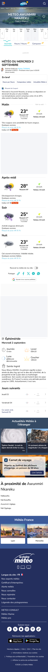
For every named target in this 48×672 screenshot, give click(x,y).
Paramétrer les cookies (35, 657)
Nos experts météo (10, 578)
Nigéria (7, 8)
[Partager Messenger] (33, 273)
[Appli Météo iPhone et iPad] (15, 641)
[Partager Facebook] (23, 273)
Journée (7, 43)
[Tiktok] (38, 629)
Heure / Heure (20, 43)
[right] (46, 33)
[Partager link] (18, 273)
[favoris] (44, 16)
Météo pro (6, 618)
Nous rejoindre (8, 594)
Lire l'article (37, 472)
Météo (2, 8)
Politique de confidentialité (15, 656)
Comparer (36, 43)
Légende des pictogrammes (14, 602)
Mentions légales (13, 649)
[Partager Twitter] (28, 273)
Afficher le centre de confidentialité (25, 660)
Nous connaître (8, 590)
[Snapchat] (21, 629)
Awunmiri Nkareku (21, 8)
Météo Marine (7, 614)
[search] (44, 3)
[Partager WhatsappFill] (38, 273)
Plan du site (36, 649)
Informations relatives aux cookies (25, 653)
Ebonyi (13, 8)
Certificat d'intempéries (12, 582)
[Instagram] (27, 629)
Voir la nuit (39, 104)
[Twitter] (15, 629)
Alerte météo (7, 586)
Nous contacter (8, 598)
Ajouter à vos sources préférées (25, 279)
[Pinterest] (32, 629)
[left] (2, 33)
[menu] (3, 3)
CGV (28, 649)
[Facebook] (9, 629)
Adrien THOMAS (24, 69)
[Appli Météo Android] (32, 641)
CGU (23, 649)
